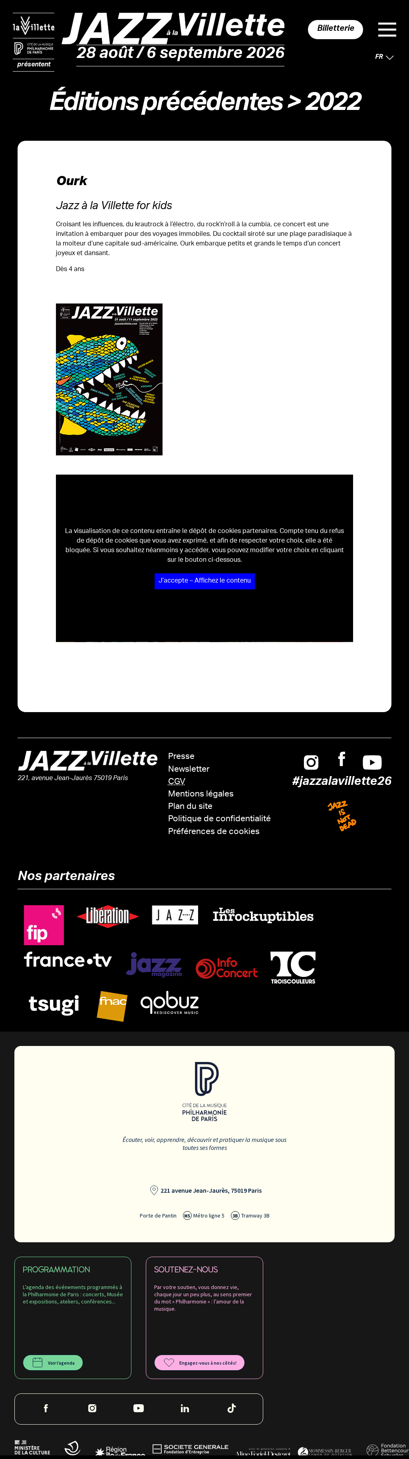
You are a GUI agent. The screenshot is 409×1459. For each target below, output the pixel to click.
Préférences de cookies (214, 832)
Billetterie (335, 30)
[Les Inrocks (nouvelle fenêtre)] (263, 915)
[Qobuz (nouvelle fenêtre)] (170, 1002)
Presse (181, 757)
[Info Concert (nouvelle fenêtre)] (227, 968)
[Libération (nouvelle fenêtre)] (108, 917)
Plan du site (190, 807)
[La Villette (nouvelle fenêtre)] (33, 25)
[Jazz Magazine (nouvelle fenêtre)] (154, 965)
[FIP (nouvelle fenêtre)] (44, 925)
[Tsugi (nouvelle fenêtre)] (54, 1005)
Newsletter (189, 769)
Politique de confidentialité (219, 819)
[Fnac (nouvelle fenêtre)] (112, 1006)
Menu (387, 30)
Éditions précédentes (165, 105)
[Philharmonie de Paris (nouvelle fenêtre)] (33, 48)
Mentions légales (201, 794)
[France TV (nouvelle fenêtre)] (68, 959)
